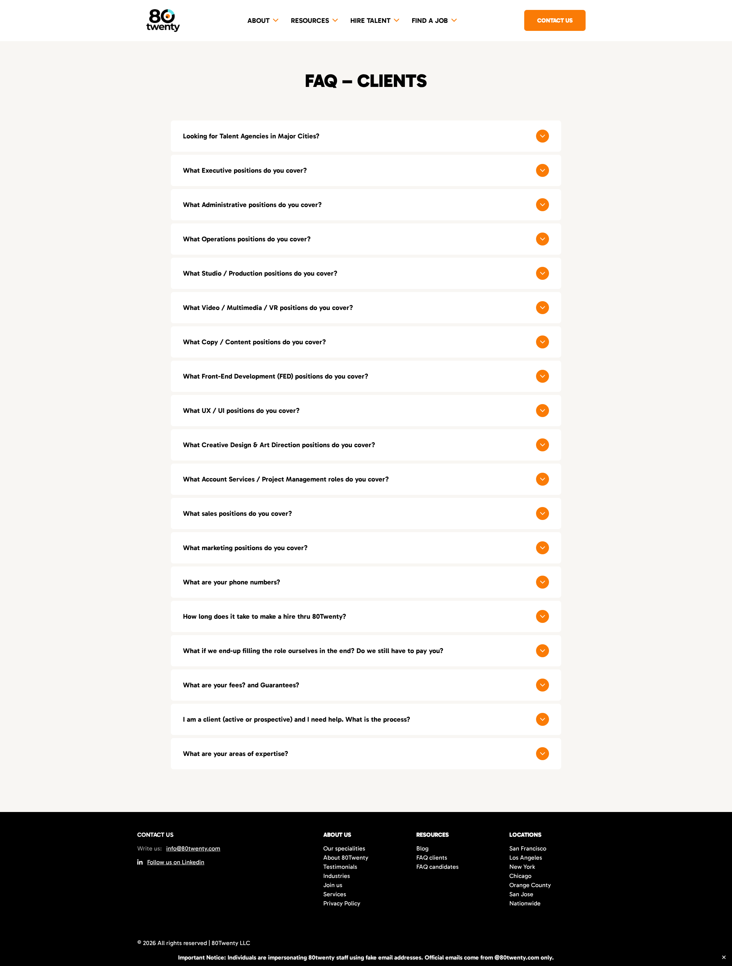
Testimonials (340, 866)
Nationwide (525, 903)
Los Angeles (525, 857)
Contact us (555, 20)
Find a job (430, 20)
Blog (422, 848)
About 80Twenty (345, 857)
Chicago (520, 875)
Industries (336, 875)
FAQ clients (431, 857)
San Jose (521, 894)
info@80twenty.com (193, 848)
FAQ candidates (437, 866)
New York (522, 866)
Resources (310, 20)
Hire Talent (370, 20)
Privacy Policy (341, 903)
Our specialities (344, 848)
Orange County (530, 885)
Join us (332, 885)
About (258, 20)
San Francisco (527, 848)
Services (334, 894)
